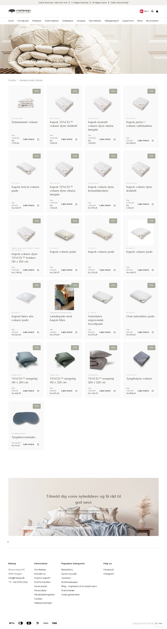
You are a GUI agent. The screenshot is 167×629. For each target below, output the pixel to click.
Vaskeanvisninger (43, 603)
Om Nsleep (40, 569)
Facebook (108, 569)
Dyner (11, 21)
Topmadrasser (95, 21)
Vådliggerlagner (112, 21)
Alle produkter (152, 21)
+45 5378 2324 (20, 582)
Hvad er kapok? (42, 578)
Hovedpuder (23, 21)
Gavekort (66, 578)
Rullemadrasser (52, 21)
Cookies (38, 599)
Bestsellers (67, 569)
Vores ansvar (40, 586)
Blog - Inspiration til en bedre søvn (79, 586)
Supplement (128, 21)
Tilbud (139, 21)
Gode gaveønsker (70, 594)
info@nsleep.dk (16, 578)
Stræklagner (67, 21)
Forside (12, 80)
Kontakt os (39, 574)
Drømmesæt (68, 590)
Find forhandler (42, 582)
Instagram (108, 574)
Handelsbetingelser (44, 594)
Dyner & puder (69, 574)
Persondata (40, 590)
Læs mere (28, 139)
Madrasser (36, 21)
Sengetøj (81, 21)
